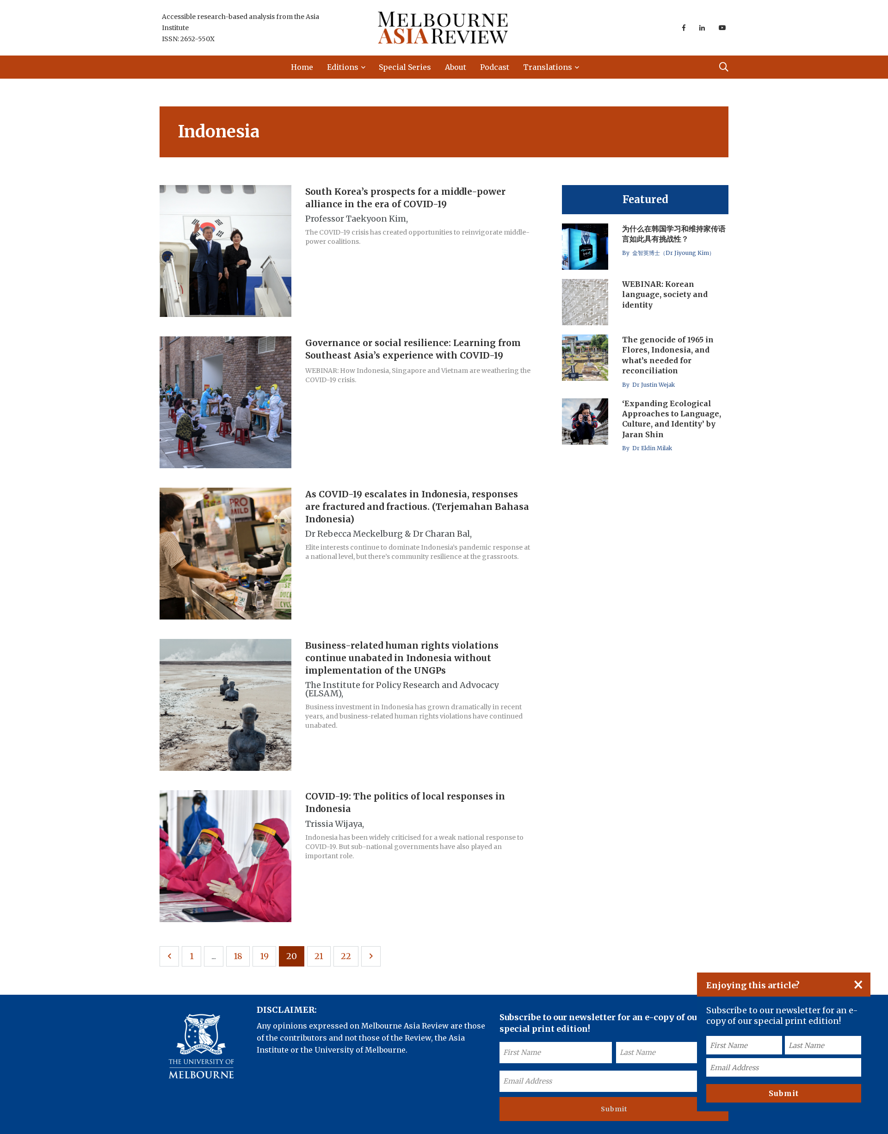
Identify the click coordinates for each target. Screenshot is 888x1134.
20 (291, 956)
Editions (342, 67)
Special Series (405, 67)
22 (346, 956)
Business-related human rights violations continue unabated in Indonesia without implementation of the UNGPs (402, 658)
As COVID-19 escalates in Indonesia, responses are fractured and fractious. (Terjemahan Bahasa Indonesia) (417, 507)
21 (318, 956)
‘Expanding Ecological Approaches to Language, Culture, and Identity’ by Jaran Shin (671, 419)
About (455, 67)
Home (302, 67)
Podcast (494, 67)
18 (238, 956)
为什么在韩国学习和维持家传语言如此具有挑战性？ (674, 233)
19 (264, 956)
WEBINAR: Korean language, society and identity (665, 294)
